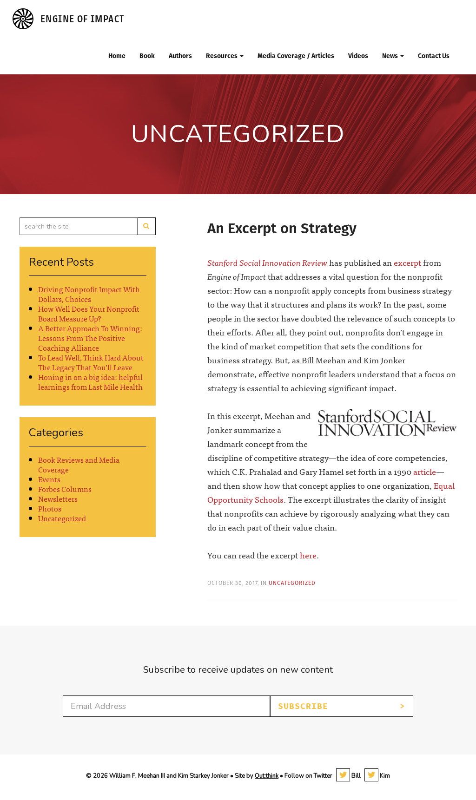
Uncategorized (62, 518)
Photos (49, 508)
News (390, 55)
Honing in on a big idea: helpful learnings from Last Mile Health (90, 382)
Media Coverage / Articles (296, 55)
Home (117, 55)
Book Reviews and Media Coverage (78, 464)
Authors (180, 55)
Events (49, 479)
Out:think (266, 776)
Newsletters (58, 498)
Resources (222, 55)
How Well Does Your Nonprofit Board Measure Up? (88, 313)
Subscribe (303, 706)
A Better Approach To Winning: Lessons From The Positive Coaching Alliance (90, 338)
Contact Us (434, 55)
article (424, 471)
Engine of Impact (82, 19)
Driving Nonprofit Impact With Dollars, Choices (89, 294)
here (308, 555)
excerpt (407, 262)
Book (147, 55)
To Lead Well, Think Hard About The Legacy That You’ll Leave (91, 362)
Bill (355, 776)
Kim (384, 776)
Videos (358, 55)
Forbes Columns (65, 489)
